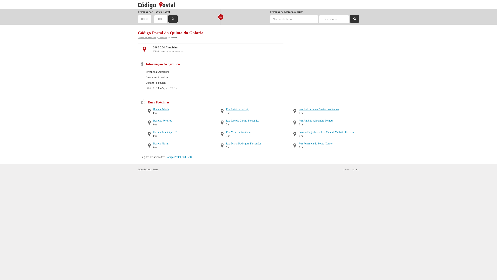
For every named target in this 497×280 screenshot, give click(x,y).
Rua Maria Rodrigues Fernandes (243, 143)
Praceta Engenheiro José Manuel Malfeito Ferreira (326, 132)
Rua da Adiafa (161, 109)
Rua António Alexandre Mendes (316, 120)
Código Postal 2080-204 (179, 157)
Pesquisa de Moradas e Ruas (286, 11)
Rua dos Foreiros (162, 120)
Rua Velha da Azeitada (238, 132)
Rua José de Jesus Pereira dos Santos (319, 109)
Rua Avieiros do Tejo (237, 109)
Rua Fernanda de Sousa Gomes (316, 143)
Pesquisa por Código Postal (154, 11)
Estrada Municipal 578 (165, 132)
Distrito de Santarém (147, 37)
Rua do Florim (161, 143)
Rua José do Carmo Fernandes (242, 120)
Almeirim (162, 37)
